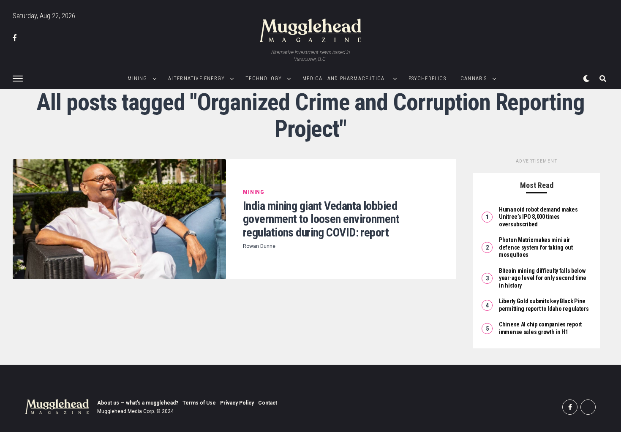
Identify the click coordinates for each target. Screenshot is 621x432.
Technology (263, 79)
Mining (137, 79)
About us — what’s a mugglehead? (137, 403)
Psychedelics (427, 79)
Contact (267, 403)
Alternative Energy (196, 79)
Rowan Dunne (259, 246)
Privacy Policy (237, 403)
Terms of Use (199, 403)
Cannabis (473, 79)
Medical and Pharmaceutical (344, 79)
